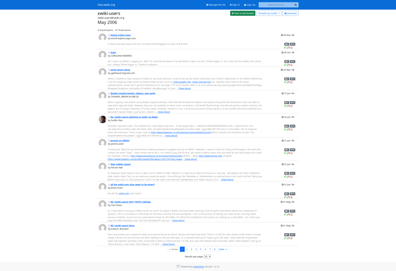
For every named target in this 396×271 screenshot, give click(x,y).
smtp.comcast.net (201, 81)
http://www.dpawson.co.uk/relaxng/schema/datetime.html (181, 132)
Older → (223, 249)
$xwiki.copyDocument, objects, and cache (132, 93)
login (113, 52)
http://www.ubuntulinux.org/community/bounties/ (157, 155)
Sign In (236, 4)
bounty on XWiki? (120, 140)
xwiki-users (109, 13)
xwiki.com (124, 193)
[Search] (296, 4)
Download (291, 13)
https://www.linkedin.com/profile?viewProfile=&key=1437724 (139, 159)
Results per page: (194, 256)
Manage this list (217, 4)
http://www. (176, 159)
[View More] (185, 88)
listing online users (120, 35)
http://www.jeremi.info (210, 155)
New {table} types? (120, 164)
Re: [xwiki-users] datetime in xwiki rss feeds (134, 117)
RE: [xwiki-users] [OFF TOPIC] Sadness (130, 201)
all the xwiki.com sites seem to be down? (132, 184)
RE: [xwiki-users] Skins (122, 225)
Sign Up (251, 4)
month (268, 13)
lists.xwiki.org (106, 5)
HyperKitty (198, 266)
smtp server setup (120, 69)
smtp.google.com (182, 81)
